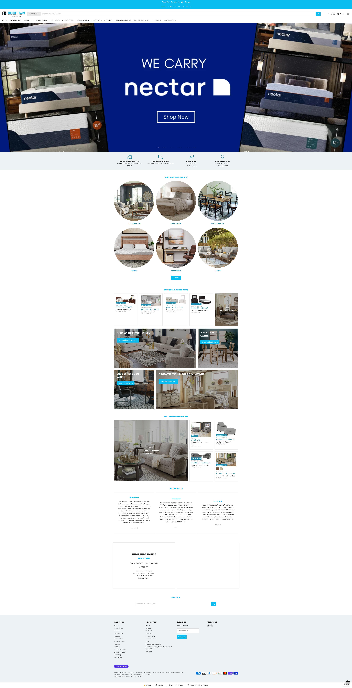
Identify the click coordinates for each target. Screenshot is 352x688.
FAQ (147, 641)
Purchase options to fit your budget (160, 163)
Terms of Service (151, 639)
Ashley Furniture (121, 311)
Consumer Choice (123, 20)
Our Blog (149, 651)
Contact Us (149, 631)
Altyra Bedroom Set (148, 312)
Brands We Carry (141, 20)
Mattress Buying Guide (153, 644)
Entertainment (83, 20)
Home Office (67, 20)
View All (176, 278)
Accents (97, 20)
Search (148, 625)
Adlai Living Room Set (224, 442)
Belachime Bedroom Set (200, 310)
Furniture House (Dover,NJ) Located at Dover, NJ (128, 674)
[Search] (318, 14)
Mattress (55, 20)
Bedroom (28, 20)
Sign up (181, 637)
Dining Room (41, 20)
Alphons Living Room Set (225, 476)
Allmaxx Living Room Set (200, 465)
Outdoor (108, 20)
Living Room (15, 20)
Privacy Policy (150, 636)
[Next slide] (347, 87)
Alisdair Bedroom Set (123, 310)
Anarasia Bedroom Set (174, 310)
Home (4, 20)
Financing (157, 20)
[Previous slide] (5, 87)
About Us (149, 628)
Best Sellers (169, 20)
